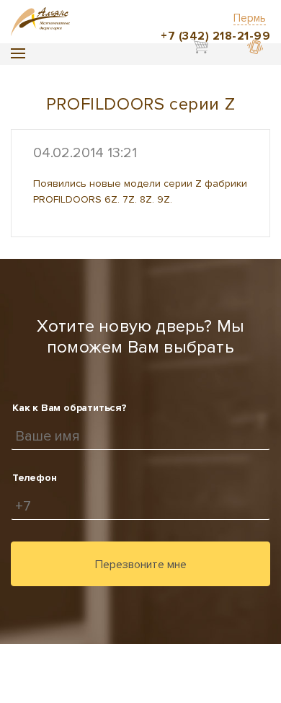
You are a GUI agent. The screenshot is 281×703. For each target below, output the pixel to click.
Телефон (34, 478)
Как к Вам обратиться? (69, 408)
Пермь (249, 18)
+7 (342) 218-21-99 (215, 36)
